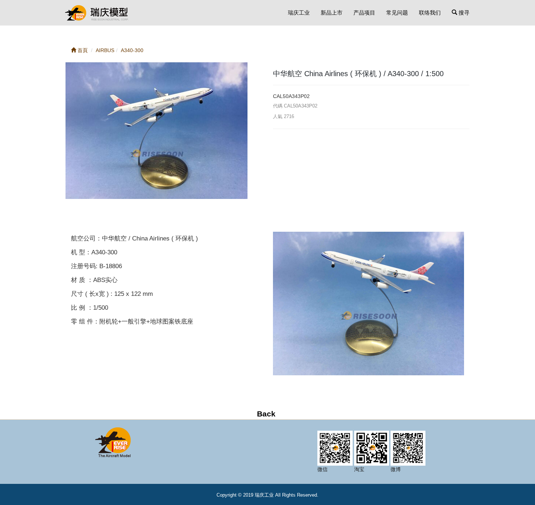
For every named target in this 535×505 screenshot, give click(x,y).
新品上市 (331, 12)
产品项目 (364, 12)
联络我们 (430, 12)
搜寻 (463, 12)
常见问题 (397, 12)
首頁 (82, 50)
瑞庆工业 (299, 12)
